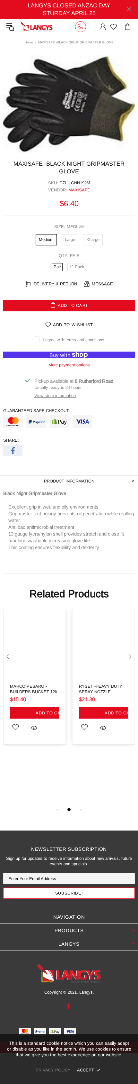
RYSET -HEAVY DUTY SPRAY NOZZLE (100, 689)
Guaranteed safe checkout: (36, 410)
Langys (37, 27)
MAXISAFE (79, 190)
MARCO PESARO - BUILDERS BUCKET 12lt (33, 689)
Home (29, 42)
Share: (11, 440)
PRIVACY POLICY (53, 1070)
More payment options (69, 365)
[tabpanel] (34, 681)
